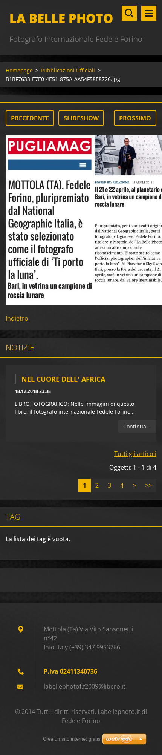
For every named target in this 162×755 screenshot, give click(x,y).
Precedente (30, 118)
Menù (148, 13)
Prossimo (135, 118)
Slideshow (81, 118)
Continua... (137, 426)
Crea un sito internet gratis (72, 739)
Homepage (19, 70)
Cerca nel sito (129, 13)
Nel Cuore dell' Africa (63, 379)
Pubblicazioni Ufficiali (68, 70)
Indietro (17, 318)
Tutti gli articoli (135, 454)
